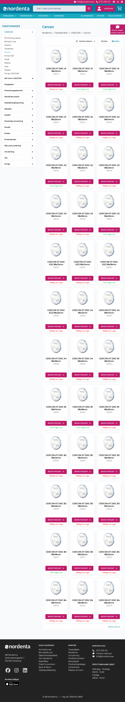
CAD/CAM (75, 33)
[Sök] (89, 9)
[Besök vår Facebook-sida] (114, 2)
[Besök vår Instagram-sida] (118, 2)
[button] (105, 9)
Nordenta (47, 33)
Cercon (87, 33)
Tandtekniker (61, 33)
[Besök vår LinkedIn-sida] (122, 2)
